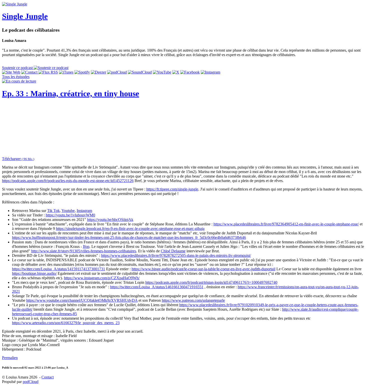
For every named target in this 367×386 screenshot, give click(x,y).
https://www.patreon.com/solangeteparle (193, 300)
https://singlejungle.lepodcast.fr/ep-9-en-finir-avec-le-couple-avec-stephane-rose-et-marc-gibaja (130, 228)
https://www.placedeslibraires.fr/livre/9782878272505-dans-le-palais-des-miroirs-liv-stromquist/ (176, 255)
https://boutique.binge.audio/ (34, 273)
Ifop (86, 246)
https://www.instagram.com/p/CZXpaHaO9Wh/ (102, 278)
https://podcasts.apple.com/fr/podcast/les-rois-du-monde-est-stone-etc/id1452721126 (68, 181)
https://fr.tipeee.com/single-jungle (172, 189)
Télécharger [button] (18, 159)
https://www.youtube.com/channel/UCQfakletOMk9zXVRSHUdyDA (82, 300)
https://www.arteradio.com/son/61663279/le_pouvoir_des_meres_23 (66, 323)
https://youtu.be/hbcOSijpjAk (110, 219)
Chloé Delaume (173, 251)
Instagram (84, 210)
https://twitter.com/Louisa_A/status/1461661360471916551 (156, 287)
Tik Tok (53, 210)
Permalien (10, 358)
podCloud (30, 382)
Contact (47, 377)
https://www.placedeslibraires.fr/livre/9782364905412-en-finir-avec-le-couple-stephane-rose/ (286, 224)
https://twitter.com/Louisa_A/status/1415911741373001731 (58, 269)
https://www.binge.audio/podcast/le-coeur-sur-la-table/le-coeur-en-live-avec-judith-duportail (203, 269)
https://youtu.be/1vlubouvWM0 (70, 215)
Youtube (68, 210)
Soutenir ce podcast (18, 68)
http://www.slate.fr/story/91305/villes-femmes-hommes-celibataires (83, 251)
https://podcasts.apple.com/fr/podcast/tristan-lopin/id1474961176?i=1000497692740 (211, 282)
